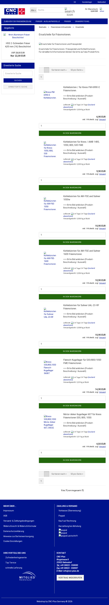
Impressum (8, 510)
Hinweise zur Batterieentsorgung (18, 536)
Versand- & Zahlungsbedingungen (18, 521)
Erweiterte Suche (18, 87)
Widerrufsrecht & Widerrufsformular (19, 526)
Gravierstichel (82, 21)
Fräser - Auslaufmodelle (48, 21)
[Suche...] (67, 10)
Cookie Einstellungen (12, 541)
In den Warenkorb (72, 133)
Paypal (61, 516)
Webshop (41, 601)
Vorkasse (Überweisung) (69, 510)
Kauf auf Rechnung (67, 521)
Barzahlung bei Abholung (69, 526)
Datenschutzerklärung (13, 531)
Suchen (18, 80)
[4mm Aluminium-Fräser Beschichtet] (18, 36)
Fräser (67, 21)
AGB (5, 516)
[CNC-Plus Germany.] (14, 11)
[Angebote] (31, 28)
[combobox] (59, 70)
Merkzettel (101, 2)
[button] (74, 2)
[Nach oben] (101, 600)
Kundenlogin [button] (86, 2)
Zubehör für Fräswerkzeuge (17, 21)
